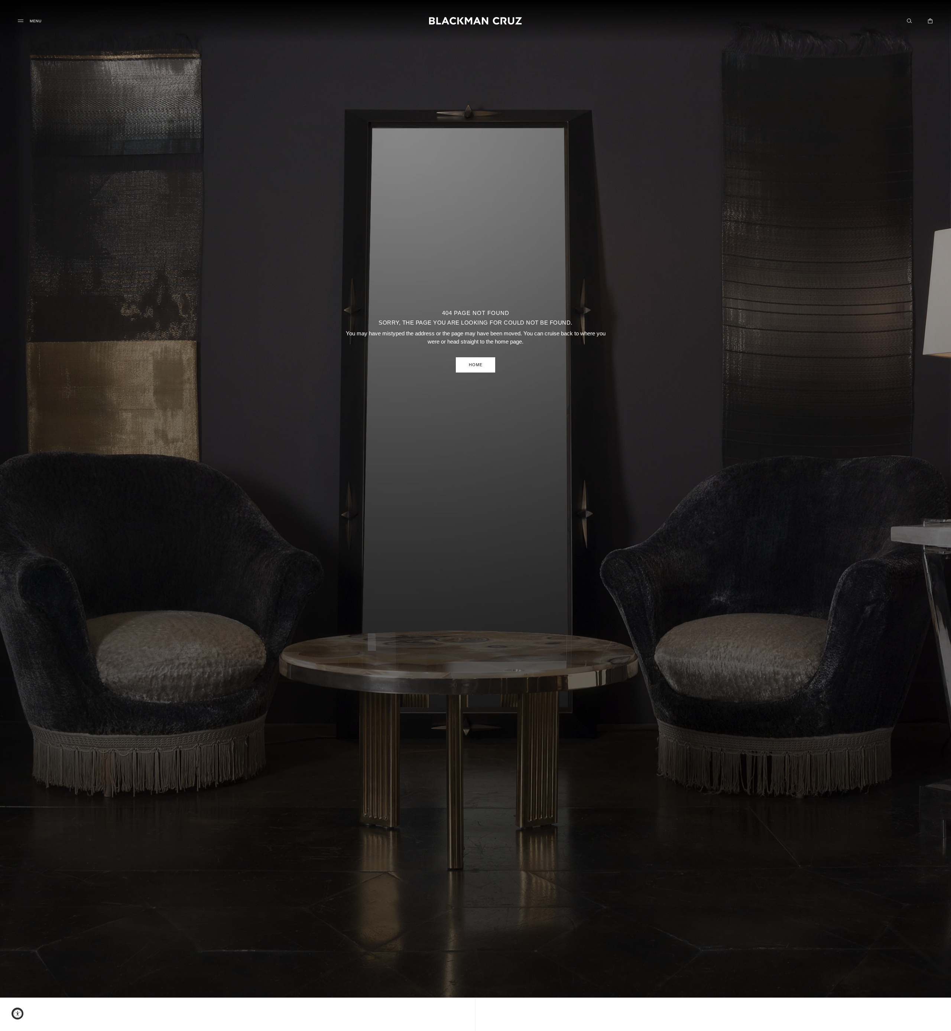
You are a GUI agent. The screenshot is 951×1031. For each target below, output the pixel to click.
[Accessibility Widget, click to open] (17, 1013)
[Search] (909, 20)
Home (476, 364)
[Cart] (930, 20)
